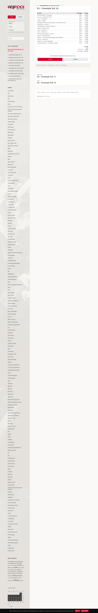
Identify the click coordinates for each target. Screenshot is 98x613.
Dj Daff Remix (11, 239)
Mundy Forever (12, 426)
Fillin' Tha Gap (11, 319)
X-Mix (9, 545)
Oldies (9, 434)
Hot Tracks (10, 357)
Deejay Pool (52, 65)
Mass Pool (10, 391)
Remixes (10, 492)
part (14, 573)
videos (16, 580)
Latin (9, 373)
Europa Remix (11, 303)
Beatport (10, 137)
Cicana (9, 178)
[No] (96, 611)
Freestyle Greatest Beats (14, 324)
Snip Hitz (10, 497)
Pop (9, 455)
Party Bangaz (11, 442)
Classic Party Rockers (13, 180)
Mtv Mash (10, 423)
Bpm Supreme (11, 162)
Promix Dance (11, 461)
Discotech (10, 220)
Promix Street (11, 463)
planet (16, 573)
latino (21, 569)
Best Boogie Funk (12, 143)
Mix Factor (10, 410)
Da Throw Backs (12, 210)
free (16, 567)
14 (18, 598)
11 (11, 598)
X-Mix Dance (11, 548)
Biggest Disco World (13, 146)
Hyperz (10, 362)
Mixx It (9, 421)
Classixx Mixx (11, 183)
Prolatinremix (11, 458)
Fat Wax (10, 316)
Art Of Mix (10, 124)
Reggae (9, 479)
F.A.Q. (10, 27)
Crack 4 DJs (10, 199)
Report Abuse (74, 92)
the (16, 578)
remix (14, 575)
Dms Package (11, 292)
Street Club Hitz (12, 502)
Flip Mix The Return (13, 322)
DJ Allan (10, 223)
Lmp (9, 381)
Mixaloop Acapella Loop (14, 413)
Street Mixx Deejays (13, 505)
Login (11, 16)
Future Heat (11, 335)
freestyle (64, 65)
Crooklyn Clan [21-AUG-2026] (16, 73)
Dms (9, 290)
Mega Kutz (10, 397)
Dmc (9, 282)
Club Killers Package (13, 191)
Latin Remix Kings (12, 375)
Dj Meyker (10, 250)
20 (16, 600)
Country (10, 194)
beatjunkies (20, 561)
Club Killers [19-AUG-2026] (15, 71)
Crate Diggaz (11, 202)
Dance (9, 212)
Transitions (10, 521)
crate (15, 565)
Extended (10, 308)
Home (10, 23)
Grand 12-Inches (12, 343)
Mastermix (10, 394)
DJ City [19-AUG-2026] (14, 65)
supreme (12, 577)
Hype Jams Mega (12, 359)
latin (18, 570)
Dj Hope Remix (11, 244)
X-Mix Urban (11, 550)
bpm (9, 159)
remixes (19, 576)
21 (18, 600)
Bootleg (10, 156)
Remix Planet (11, 485)
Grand (9, 340)
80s (8, 93)
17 (9, 600)
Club (9, 186)
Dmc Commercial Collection (15, 284)
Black (9, 148)
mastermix (12, 571)
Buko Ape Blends (12, 167)
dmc (9, 567)
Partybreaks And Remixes (14, 447)
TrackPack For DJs (12, 516)
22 (20, 600)
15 (20, 598)
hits (23, 567)
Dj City (9, 226)
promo (20, 573)
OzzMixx (10, 439)
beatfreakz (14, 561)
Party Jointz (11, 445)
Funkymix (10, 332)
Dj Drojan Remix (12, 242)
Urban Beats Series (12, 532)
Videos (9, 537)
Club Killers (11, 188)
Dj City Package (12, 228)
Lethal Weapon (11, 378)
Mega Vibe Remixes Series (14, 402)
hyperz (11, 570)
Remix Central (11, 482)
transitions (10, 580)
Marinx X (10, 383)
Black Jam (10, 151)
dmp (11, 567)
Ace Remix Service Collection (15, 107)
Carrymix (10, 170)
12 (13, 598)
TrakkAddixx (11, 518)
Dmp (9, 287)
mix (16, 571)
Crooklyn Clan (11, 207)
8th (8, 561)
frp (18, 567)
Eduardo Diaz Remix (13, 300)
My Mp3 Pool (11, 429)
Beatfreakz (10, 132)
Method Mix (11, 407)
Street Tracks (11, 508)
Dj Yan (9, 268)
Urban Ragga (11, 534)
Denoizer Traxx (12, 218)
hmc (9, 569)
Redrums (10, 474)
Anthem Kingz (11, 121)
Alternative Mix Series (13, 116)
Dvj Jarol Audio (11, 298)
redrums (10, 575)
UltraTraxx (10, 529)
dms (13, 567)
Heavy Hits (10, 346)
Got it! (77, 611)
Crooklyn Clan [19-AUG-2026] (16, 68)
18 (11, 600)
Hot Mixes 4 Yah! (12, 354)
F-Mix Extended (12, 314)
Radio (9, 469)
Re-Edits (10, 471)
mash (9, 571)
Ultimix (9, 526)
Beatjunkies (11, 135)
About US (43, 92)
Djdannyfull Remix (12, 276)
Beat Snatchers (11, 129)
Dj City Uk (10, 231)
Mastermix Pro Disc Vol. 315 (16, 57)
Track (9, 513)
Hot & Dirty (11, 351)
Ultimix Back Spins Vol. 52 (15, 55)
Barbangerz (11, 127)
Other (9, 437)
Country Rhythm (12, 196)
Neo (9, 431)
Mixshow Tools (11, 418)
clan (17, 563)
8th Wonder (11, 96)
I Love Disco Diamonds (13, 365)
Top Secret (10, 510)
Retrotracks (11, 494)
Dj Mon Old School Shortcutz (15, 252)
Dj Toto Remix (11, 266)
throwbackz (19, 577)
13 (16, 598)
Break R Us (10, 164)
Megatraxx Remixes (13, 405)
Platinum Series (12, 450)
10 (9, 598)
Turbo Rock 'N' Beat (13, 524)
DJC (9, 271)
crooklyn (19, 565)
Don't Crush (11, 295)
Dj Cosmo (10, 236)
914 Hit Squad (11, 101)
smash (9, 577)
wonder (21, 580)
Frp (9, 327)
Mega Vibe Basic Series (13, 399)
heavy (21, 567)
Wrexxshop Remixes (13, 540)
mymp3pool (20, 571)
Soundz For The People (13, 500)
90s (8, 98)
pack (12, 573)
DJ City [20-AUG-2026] (14, 76)
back (11, 561)
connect (9, 565)
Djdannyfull (11, 274)
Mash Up (10, 386)
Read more (85, 611)
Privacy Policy (66, 92)
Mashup (10, 389)
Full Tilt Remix (11, 330)
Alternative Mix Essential (14, 113)
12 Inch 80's (11, 90)
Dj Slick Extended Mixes (14, 263)
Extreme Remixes (12, 311)
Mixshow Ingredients (13, 415)
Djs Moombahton (12, 279)
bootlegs (9, 563)
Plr (8, 453)
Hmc (9, 349)
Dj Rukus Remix (12, 260)
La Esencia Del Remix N (14, 367)
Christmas (10, 175)
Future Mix (10, 338)
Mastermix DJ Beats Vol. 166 (16, 63)
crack (12, 565)
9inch (9, 104)
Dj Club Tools (11, 234)
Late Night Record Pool (13, 370)
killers (15, 570)
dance (23, 565)
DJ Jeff (9, 247)
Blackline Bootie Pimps (13, 154)
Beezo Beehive (11, 140)
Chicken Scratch (12, 172)
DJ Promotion (11, 255)
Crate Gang (10, 204)
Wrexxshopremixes (13, 542)
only (9, 573)
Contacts (11, 30)
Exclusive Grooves (12, 306)
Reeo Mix (10, 477)
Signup (20, 16)
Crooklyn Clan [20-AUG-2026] (16, 60)
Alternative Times (12, 119)
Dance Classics (11, 215)
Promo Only (11, 466)
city (15, 563)
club (20, 563)
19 (13, 600)
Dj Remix (10, 258)
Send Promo (53, 92)
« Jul (11, 606)
